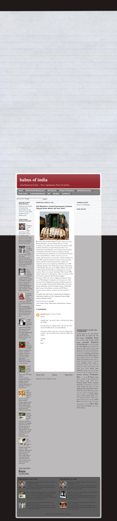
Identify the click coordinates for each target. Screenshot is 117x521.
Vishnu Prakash (95, 406)
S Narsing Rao (90, 392)
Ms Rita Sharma (88, 372)
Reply (42, 343)
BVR (84, 348)
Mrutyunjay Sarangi (86, 370)
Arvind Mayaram (82, 344)
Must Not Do (52, 190)
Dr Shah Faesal (81, 355)
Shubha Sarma (94, 397)
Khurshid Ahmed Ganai (90, 364)
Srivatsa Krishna (89, 399)
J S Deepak (89, 361)
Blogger (69, 514)
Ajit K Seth (81, 335)
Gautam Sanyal (53, 303)
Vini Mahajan (87, 406)
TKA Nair (94, 403)
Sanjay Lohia (86, 394)
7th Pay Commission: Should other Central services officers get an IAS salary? (39, 503)
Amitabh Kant (91, 337)
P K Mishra (83, 379)
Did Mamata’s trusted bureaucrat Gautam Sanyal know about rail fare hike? (54, 207)
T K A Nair (86, 404)
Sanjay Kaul (79, 394)
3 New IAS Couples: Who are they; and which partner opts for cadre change (81, 503)
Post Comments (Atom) (49, 379)
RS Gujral (95, 386)
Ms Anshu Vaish (80, 372)
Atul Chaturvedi (92, 346)
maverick (43, 314)
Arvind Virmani (91, 344)
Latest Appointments (37, 193)
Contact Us (66, 193)
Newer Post (40, 375)
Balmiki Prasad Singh (92, 348)
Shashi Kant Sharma (85, 397)
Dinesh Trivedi (44, 303)
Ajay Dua (87, 333)
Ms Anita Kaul (94, 370)
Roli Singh (79, 392)
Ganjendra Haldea (89, 357)
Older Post (69, 375)
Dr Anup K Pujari (81, 353)
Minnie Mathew (85, 368)
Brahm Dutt (82, 351)
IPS (49, 193)
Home (21, 190)
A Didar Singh (80, 333)
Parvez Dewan (94, 381)
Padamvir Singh (84, 381)
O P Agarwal (84, 377)
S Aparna (84, 392)
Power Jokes (22, 193)
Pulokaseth (79, 385)
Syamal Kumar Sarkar (86, 401)
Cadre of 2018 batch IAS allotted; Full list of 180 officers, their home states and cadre (82, 493)
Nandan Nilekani (83, 374)
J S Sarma (94, 361)
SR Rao (96, 392)
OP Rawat (91, 377)
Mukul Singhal (95, 372)
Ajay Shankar (94, 333)
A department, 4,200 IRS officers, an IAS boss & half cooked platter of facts (40, 483)
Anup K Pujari (89, 340)
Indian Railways (61, 303)
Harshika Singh (93, 359)
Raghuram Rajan (81, 388)
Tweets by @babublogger (83, 205)
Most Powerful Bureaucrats (35, 190)
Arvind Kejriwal (90, 342)
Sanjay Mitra (94, 394)
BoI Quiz (56, 193)
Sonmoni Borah (81, 399)
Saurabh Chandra (90, 396)
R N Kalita (94, 384)
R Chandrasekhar (87, 385)
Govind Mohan (85, 359)
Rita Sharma (95, 390)
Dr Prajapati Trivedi (91, 353)
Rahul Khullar (90, 388)
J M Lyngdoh (83, 361)
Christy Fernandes (94, 351)
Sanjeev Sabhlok (81, 396)
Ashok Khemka (83, 346)
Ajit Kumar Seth (90, 335)
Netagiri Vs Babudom (66, 190)
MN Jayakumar (91, 366)
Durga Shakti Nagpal (90, 355)
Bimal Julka (90, 350)
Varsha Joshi (80, 406)
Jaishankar (84, 363)
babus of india (34, 179)
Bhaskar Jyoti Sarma (81, 350)
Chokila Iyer (87, 351)
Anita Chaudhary (81, 340)
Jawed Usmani (92, 363)
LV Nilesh (84, 366)
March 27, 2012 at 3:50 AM (53, 314)
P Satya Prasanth (91, 379)
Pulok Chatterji (93, 383)
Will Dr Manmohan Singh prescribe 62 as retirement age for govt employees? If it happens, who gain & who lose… (41, 493)
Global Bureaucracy (84, 190)
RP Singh (89, 386)
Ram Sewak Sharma (86, 390)
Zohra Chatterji (81, 407)
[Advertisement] (87, 268)
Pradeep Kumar (82, 383)
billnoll (57, 514)
